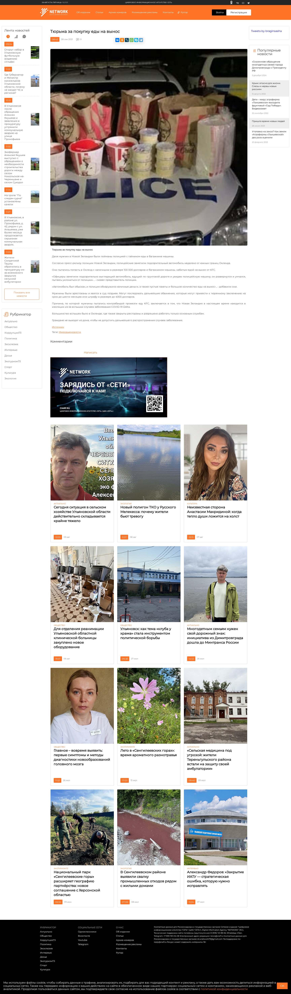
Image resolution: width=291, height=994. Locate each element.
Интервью (11, 349)
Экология (10, 378)
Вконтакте (84, 935)
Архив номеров (125, 940)
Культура (10, 372)
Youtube (82, 940)
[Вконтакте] (237, 2)
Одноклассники (87, 931)
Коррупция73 (13, 332)
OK (282, 985)
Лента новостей (16, 30)
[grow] (16, 36)
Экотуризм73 (13, 361)
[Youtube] (243, 2)
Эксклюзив (11, 344)
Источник (58, 327)
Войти (220, 12)
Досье (8, 355)
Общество (11, 327)
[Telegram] (248, 2)
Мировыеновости (70, 332)
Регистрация (239, 12)
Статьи (120, 935)
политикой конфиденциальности (224, 989)
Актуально (11, 321)
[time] (8, 36)
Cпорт (8, 367)
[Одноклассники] (231, 2)
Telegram (83, 944)
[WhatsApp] (132, 40)
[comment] (24, 36)
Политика (11, 338)
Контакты (168, 12)
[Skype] (136, 40)
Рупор (184, 12)
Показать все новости (22, 294)
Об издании (83, 12)
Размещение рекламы (144, 12)
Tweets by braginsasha (266, 31)
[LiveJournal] (127, 40)
